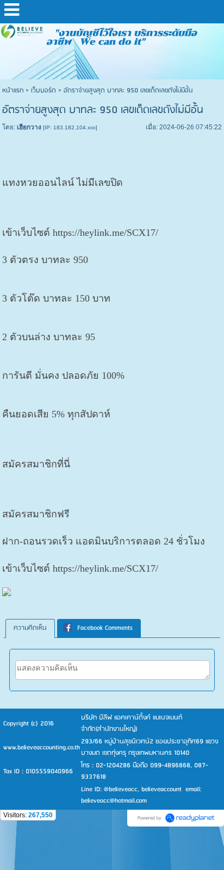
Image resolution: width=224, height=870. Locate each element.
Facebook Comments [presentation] (105, 628)
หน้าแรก (12, 90)
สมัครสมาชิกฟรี (36, 514)
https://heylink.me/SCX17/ (105, 232)
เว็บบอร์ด (43, 90)
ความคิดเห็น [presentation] (30, 628)
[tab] (30, 628)
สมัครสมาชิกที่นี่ (36, 464)
